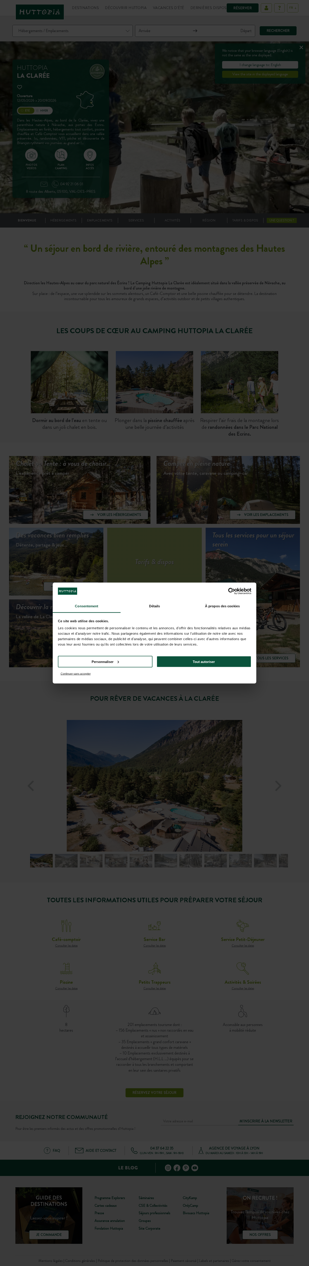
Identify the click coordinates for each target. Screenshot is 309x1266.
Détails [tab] (154, 606)
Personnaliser (103, 661)
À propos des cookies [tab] (222, 606)
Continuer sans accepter (76, 673)
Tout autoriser (204, 661)
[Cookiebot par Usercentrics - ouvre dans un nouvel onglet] (231, 591)
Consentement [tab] (86, 606)
